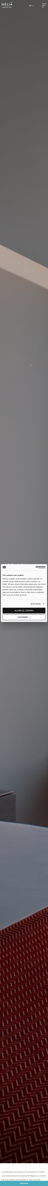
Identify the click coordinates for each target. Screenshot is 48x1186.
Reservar (24, 1183)
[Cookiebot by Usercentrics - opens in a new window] (35, 567)
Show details (36, 604)
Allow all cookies (24, 611)
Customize (23, 617)
